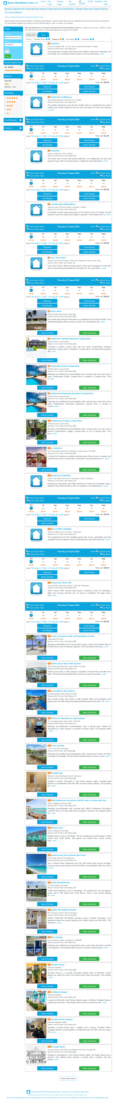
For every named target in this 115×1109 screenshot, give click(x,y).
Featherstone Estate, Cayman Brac (65, 366)
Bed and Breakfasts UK (35, 1098)
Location (8, 34)
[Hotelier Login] (60, 1092)
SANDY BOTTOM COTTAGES (63, 910)
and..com (23, 3)
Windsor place (57, 828)
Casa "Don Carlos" (58, 258)
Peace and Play (57, 746)
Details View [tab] (31, 35)
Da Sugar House (58, 1047)
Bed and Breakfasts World (16, 1098)
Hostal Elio (54, 151)
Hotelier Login (60, 3)
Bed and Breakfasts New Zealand (77, 1098)
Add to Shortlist (89, 91)
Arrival (7, 41)
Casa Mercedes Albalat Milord (62, 204)
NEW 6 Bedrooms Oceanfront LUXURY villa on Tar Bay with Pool (78, 800)
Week (42, 69)
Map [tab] (43, 35)
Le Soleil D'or (56, 448)
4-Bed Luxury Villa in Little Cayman (66, 664)
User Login (50, 3)
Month (42, 66)
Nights (7, 48)
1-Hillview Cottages (59, 992)
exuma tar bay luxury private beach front (68, 855)
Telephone (47, 87)
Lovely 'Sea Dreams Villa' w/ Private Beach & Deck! (72, 636)
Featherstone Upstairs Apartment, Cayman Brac (70, 339)
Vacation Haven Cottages (62, 1019)
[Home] (34, 1092)
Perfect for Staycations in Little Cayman (68, 718)
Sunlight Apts (57, 773)
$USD (90, 1)
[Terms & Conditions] (73, 1092)
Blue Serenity (57, 937)
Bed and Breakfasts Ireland (54, 1098)
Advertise (98, 1)
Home (43, 1)
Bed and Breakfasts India (99, 1098)
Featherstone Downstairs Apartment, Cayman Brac (71, 393)
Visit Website (47, 91)
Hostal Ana (54, 44)
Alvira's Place (56, 311)
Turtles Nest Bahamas (60, 883)
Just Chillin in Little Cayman (63, 691)
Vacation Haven (57, 965)
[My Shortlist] (41, 1092)
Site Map (106, 3)
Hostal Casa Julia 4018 (60, 476)
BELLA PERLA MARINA (61, 529)
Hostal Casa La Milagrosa (61, 97)
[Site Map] (84, 1092)
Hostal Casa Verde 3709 (61, 583)
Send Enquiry (89, 87)
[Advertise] (50, 1092)
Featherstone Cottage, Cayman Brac (66, 421)
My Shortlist (72, 3)
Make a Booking (89, 333)
